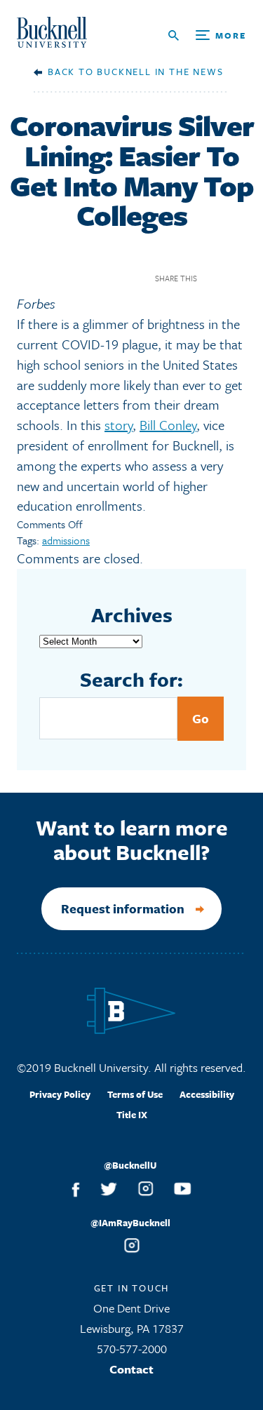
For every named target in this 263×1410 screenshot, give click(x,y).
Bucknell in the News (160, 72)
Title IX (131, 1115)
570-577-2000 (132, 1348)
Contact (131, 1369)
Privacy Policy (59, 1094)
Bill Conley (168, 424)
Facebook (213, 278)
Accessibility (207, 1094)
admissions (66, 540)
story (118, 424)
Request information (122, 908)
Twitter (237, 278)
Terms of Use (135, 1094)
